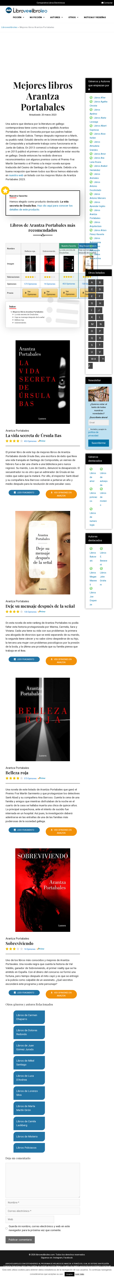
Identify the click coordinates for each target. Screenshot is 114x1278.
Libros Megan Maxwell (93, 578)
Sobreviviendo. (22, 323)
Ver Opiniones (32, 292)
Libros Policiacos (26, 1147)
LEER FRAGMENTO (25, 492)
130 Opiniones (30, 612)
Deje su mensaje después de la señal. (31, 317)
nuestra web (16, 175)
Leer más (79, 1274)
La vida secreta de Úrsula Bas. (28, 314)
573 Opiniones (30, 284)
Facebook (68, 1257)
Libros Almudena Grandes (95, 146)
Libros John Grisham (103, 578)
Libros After (99, 97)
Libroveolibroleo (9, 27)
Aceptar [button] (69, 1274)
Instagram (58, 1257)
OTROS (72, 17)
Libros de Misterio (27, 1136)
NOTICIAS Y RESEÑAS (95, 17)
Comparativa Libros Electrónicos (51, 3)
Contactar (108, 3)
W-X (93, 358)
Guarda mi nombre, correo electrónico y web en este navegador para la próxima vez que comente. (39, 1228)
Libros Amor (99, 154)
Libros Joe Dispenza (93, 598)
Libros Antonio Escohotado (95, 186)
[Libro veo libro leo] (26, 10)
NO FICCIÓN (36, 17)
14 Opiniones (49, 284)
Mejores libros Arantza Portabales (28, 312)
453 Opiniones (69, 284)
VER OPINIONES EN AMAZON (63, 494)
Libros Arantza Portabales (95, 214)
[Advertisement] (57, 53)
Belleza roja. (20, 320)
